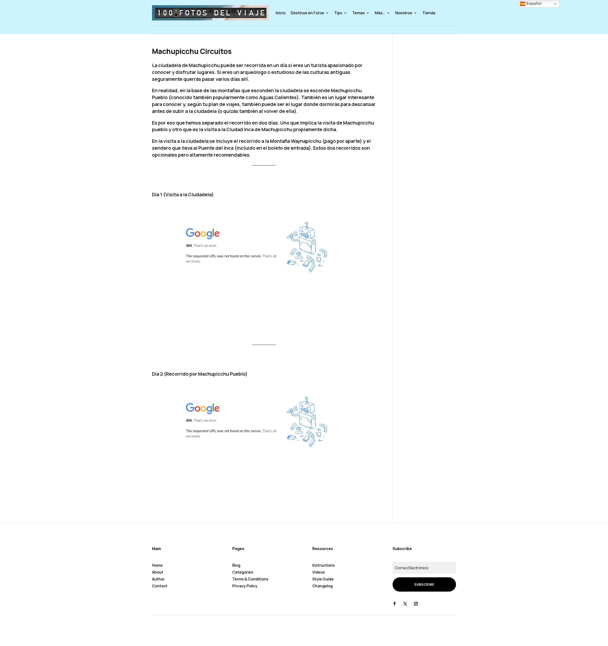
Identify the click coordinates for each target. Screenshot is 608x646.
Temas (358, 12)
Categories (242, 572)
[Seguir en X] (405, 604)
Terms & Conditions (250, 579)
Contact (159, 586)
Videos (318, 572)
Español (533, 3)
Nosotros (403, 12)
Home (157, 565)
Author (158, 579)
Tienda (428, 12)
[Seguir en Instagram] (416, 604)
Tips (338, 12)
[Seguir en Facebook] (394, 604)
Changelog (322, 586)
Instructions (323, 565)
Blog (236, 565)
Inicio (280, 12)
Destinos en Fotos (307, 12)
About (157, 572)
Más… (380, 12)
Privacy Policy (244, 586)
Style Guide (323, 579)
